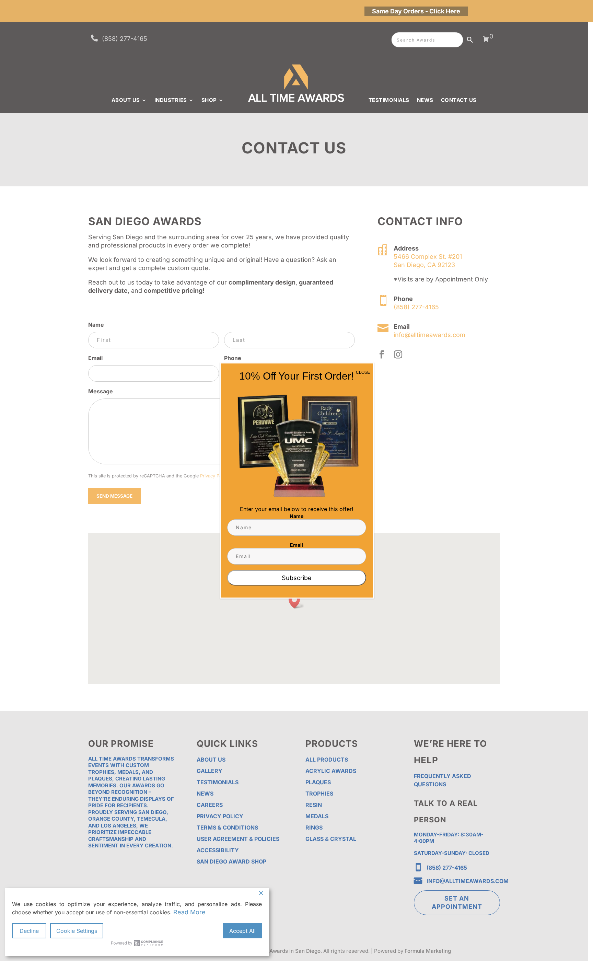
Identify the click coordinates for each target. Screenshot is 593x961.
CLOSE (363, 372)
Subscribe (297, 577)
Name (296, 516)
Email (296, 545)
